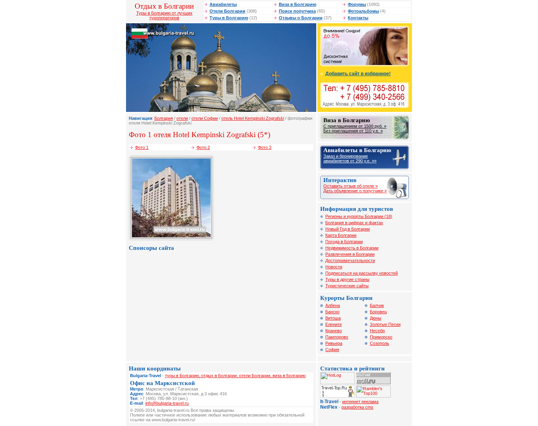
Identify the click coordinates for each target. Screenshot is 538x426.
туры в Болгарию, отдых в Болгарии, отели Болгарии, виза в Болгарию (235, 375)
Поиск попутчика (297, 11)
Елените (333, 324)
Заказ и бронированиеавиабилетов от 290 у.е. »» (350, 158)
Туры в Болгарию (229, 17)
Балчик (377, 305)
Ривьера (333, 343)
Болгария (163, 118)
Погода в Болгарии (344, 241)
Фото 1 (141, 147)
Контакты (358, 17)
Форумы (357, 4)
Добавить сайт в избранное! (358, 73)
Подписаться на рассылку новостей (361, 273)
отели (182, 118)
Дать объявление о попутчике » (355, 190)
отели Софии (204, 118)
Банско (332, 311)
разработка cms (357, 407)
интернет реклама (360, 401)
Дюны (375, 318)
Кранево (333, 330)
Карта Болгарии (340, 235)
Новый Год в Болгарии (347, 229)
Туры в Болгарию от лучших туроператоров (164, 15)
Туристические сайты (347, 285)
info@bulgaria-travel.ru (167, 403)
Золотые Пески (385, 324)
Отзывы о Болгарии (301, 17)
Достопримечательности (350, 260)
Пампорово (336, 337)
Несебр (377, 330)
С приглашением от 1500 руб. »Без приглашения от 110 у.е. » (354, 128)
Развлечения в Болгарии (350, 254)
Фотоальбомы (363, 11)
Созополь (379, 343)
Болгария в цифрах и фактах (354, 222)
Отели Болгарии (227, 11)
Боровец (378, 311)
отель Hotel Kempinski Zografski (252, 118)
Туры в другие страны (347, 279)
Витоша (333, 318)
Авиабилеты (223, 4)
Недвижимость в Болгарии (351, 248)
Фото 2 (203, 147)
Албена (332, 305)
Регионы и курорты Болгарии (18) (358, 216)
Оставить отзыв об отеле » (350, 186)
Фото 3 (264, 147)
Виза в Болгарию (297, 4)
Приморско (381, 337)
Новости (333, 266)
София (332, 349)
